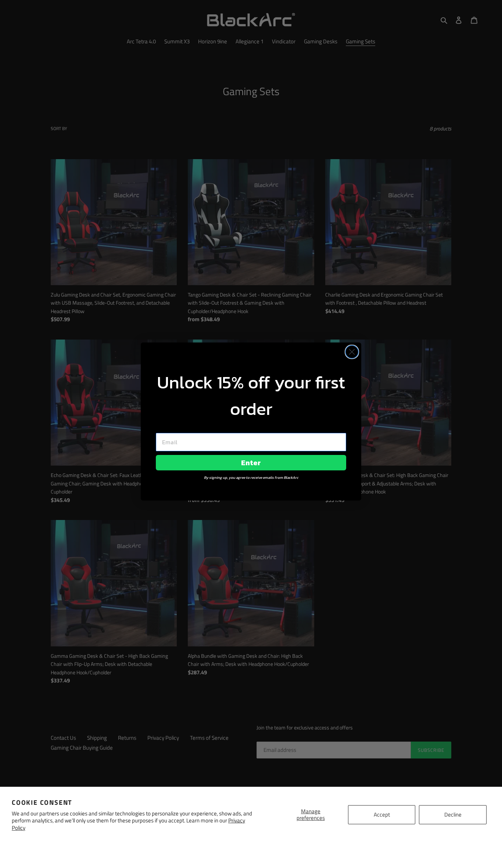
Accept (382, 814)
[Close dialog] (351, 351)
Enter (251, 462)
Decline (453, 814)
